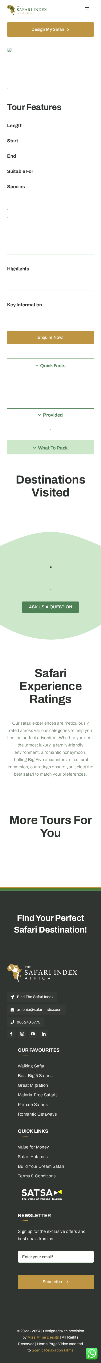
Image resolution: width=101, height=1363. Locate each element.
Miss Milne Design (43, 1337)
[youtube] (33, 1034)
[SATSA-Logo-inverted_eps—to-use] (41, 1189)
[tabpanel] (50, 381)
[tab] (50, 365)
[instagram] (22, 1034)
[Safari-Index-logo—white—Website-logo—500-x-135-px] (42, 966)
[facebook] (11, 1034)
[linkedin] (43, 1034)
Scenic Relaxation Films (53, 1350)
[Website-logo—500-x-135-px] (27, 6)
